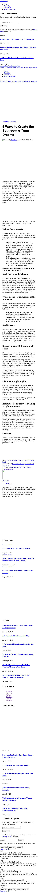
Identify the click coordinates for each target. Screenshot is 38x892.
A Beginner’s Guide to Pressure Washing (15, 636)
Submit (21, 840)
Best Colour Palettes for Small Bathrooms (16, 548)
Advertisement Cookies (9, 880)
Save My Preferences (14, 889)
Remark (16, 862)
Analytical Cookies (8, 871)
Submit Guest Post (9, 9)
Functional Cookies (8, 862)
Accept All (19, 847)
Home (6, 4)
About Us (7, 6)
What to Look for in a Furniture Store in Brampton (17, 39)
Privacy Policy (6, 836)
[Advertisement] (19, 101)
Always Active (18, 853)
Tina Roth (14, 140)
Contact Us (7, 8)
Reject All (11, 847)
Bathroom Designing (9, 121)
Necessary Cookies (8, 853)
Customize (4, 847)
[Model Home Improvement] (18, 67)
